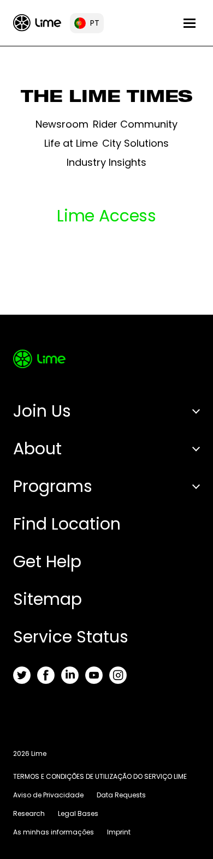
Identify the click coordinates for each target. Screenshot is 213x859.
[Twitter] (22, 675)
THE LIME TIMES (107, 99)
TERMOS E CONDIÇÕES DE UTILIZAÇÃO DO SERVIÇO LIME (100, 776)
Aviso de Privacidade (48, 795)
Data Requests (121, 795)
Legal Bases (78, 813)
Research (29, 813)
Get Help (47, 561)
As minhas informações (53, 832)
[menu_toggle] (189, 23)
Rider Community (135, 124)
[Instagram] (118, 675)
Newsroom (62, 124)
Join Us (42, 411)
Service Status (70, 636)
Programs (52, 486)
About (37, 448)
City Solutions (135, 143)
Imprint (119, 832)
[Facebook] (46, 675)
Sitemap (47, 599)
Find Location (67, 524)
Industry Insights (106, 162)
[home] (37, 22)
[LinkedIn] (70, 675)
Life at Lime (71, 143)
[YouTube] (94, 675)
